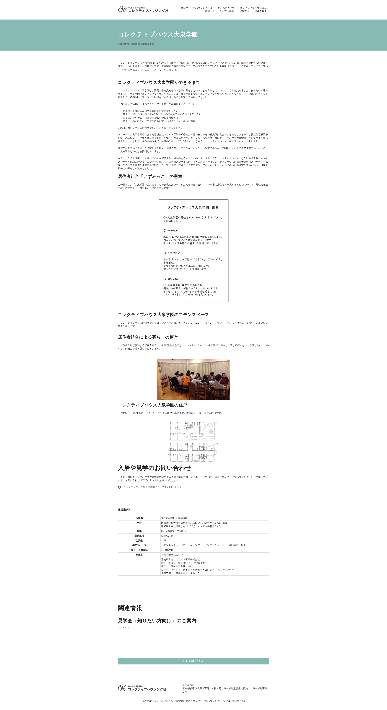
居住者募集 (261, 11)
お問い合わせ (196, 661)
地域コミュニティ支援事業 (219, 11)
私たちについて (226, 8)
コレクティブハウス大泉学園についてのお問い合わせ (152, 487)
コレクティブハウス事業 (253, 8)
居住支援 (244, 11)
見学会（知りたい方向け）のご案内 (157, 621)
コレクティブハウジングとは (196, 8)
